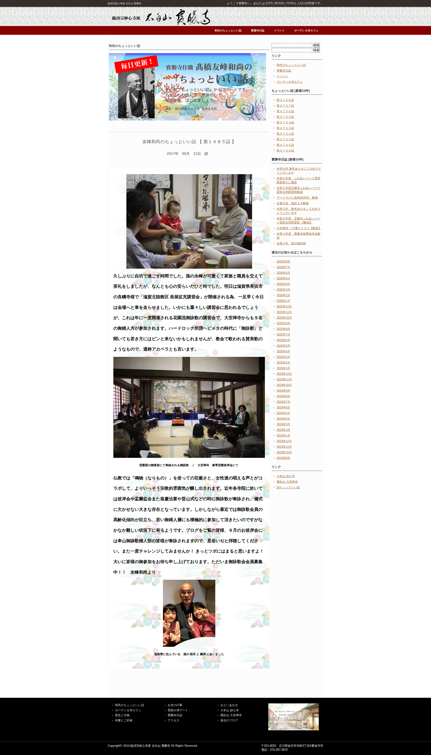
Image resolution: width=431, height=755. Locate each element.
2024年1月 (283, 435)
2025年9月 (283, 323)
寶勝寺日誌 (175, 715)
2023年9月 (283, 458)
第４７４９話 (285, 150)
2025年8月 (283, 329)
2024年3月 (283, 424)
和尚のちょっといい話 (228, 30)
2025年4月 (283, 351)
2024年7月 (283, 402)
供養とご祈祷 (123, 720)
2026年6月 (283, 272)
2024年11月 (284, 379)
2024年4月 (283, 418)
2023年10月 (284, 452)
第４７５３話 (285, 128)
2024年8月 (283, 396)
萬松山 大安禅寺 (287, 481)
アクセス (173, 720)
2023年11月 (284, 446)
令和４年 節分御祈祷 (291, 243)
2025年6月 (283, 340)
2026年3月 (283, 289)
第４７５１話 (285, 139)
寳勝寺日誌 (257, 30)
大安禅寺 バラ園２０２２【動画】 (299, 228)
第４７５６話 (285, 111)
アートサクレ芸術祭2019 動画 (297, 197)
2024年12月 (284, 373)
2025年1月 (283, 368)
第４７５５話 (285, 117)
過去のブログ (229, 720)
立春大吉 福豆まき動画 (293, 203)
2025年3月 (283, 357)
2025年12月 (284, 306)
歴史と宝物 (122, 715)
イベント (279, 30)
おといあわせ (229, 705)
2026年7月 (283, 267)
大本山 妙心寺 (286, 476)
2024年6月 (283, 407)
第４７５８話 (285, 100)
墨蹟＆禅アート (178, 710)
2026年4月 (283, 284)
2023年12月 (284, 441)
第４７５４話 (285, 122)
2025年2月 (283, 362)
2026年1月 (283, 301)
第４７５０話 (285, 145)
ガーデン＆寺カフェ (306, 30)
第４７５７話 (285, 105)
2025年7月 (283, 334)
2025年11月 (284, 312)
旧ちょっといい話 (288, 487)
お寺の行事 (175, 705)
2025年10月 (284, 317)
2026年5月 (283, 278)
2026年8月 (283, 261)
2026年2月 (283, 295)
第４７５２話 (285, 133)
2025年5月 (283, 345)
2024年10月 (284, 385)
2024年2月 (283, 430)
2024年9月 (283, 390)
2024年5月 (283, 413)
